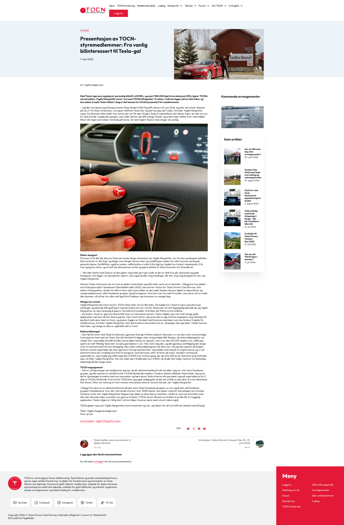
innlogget (99, 461)
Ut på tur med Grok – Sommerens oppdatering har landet (253, 195)
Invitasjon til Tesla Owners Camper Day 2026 (251, 237)
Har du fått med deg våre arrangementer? (253, 152)
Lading (161, 5)
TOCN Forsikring (126, 5)
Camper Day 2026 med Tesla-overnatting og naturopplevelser (253, 173)
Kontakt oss (288, 501)
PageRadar (28, 518)
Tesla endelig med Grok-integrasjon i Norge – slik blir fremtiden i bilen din (252, 217)
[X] (194, 429)
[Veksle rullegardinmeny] (181, 6)
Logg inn (118, 13)
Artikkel (84, 30)
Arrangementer (320, 490)
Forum (285, 495)
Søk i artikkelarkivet (323, 495)
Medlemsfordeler (146, 5)
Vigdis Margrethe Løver (108, 421)
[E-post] (204, 429)
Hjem (112, 5)
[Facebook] (188, 429)
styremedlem (87, 421)
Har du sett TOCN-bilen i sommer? (251, 257)
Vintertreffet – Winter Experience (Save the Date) (237, 119)
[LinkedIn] (199, 429)
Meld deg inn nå (290, 490)
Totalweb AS (99, 515)
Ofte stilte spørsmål (322, 484)
